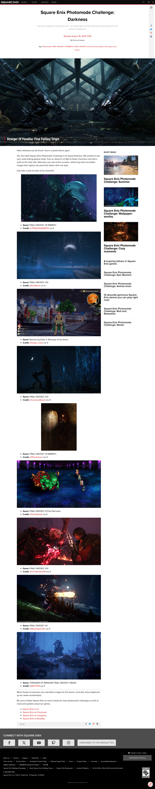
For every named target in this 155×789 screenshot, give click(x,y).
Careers (16, 758)
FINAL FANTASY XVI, (82, 46)
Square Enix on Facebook (34, 712)
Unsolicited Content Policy (38, 761)
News (44, 758)
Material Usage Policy (58, 761)
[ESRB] (146, 772)
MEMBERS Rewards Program (29, 765)
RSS (45, 765)
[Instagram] (68, 743)
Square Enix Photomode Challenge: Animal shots (117, 284)
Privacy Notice (21, 761)
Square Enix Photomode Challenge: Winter (117, 323)
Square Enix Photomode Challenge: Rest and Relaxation (117, 311)
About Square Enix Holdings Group (41, 768)
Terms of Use (7, 761)
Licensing (94, 761)
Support (25, 758)
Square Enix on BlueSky (34, 718)
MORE (54, 2)
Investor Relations (83, 768)
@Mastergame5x (37, 628)
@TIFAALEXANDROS (39, 228)
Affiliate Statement (9, 765)
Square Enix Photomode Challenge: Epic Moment (117, 273)
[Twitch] (54, 743)
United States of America (137, 758)
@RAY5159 (35, 685)
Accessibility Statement (108, 761)
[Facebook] (9, 743)
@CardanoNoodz (38, 399)
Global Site (35, 758)
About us (6, 758)
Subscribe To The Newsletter (97, 743)
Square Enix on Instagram (34, 715)
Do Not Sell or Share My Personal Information (108, 768)
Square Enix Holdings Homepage (14, 768)
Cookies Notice (82, 761)
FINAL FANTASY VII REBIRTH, (63, 46)
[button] (150, 784)
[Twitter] (24, 743)
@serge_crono (36, 342)
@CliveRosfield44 (38, 571)
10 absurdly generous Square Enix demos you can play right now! (121, 297)
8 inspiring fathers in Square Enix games (120, 262)
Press (71, 761)
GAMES (24, 2)
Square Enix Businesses (65, 768)
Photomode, (47, 46)
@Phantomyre (36, 457)
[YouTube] (39, 743)
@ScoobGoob (36, 514)
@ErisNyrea (35, 285)
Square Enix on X (31, 709)
